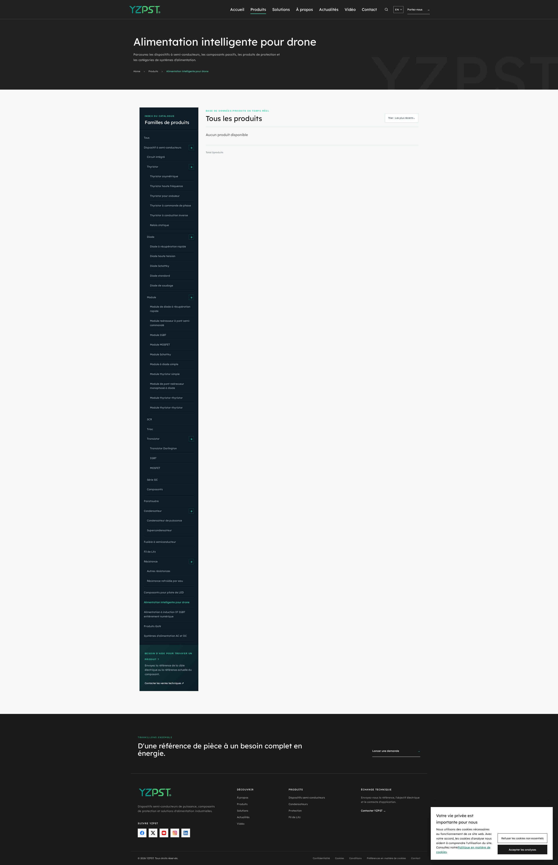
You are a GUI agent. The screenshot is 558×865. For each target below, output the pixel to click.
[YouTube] (164, 833)
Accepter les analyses (522, 849)
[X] (153, 833)
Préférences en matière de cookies (386, 858)
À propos (304, 9)
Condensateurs (298, 804)
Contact (369, 9)
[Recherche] (386, 9)
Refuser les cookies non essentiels (522, 838)
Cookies (339, 858)
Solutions (281, 9)
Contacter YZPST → (373, 810)
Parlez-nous (418, 9)
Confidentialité (321, 858)
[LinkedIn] (185, 833)
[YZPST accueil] (145, 9)
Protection (295, 810)
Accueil (237, 9)
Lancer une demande (396, 751)
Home (136, 71)
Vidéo (350, 9)
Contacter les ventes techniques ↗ (164, 683)
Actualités (329, 9)
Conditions (355, 858)
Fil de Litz (295, 817)
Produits (258, 9)
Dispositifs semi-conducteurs (307, 797)
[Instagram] (174, 833)
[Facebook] (142, 833)
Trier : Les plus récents (401, 117)
